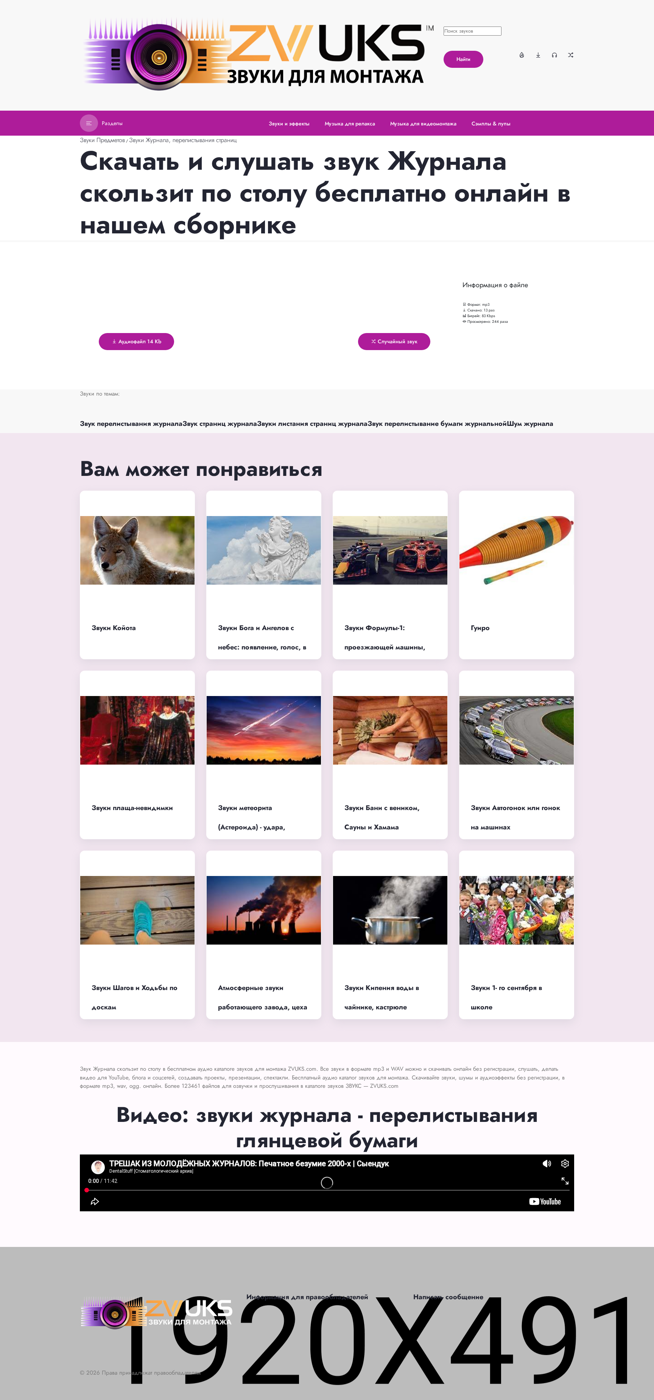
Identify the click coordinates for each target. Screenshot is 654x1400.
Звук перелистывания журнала (131, 424)
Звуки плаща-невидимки (132, 808)
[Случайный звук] (570, 55)
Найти (463, 59)
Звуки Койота (114, 628)
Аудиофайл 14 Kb (139, 341)
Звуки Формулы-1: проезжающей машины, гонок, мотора (384, 647)
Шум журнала (530, 424)
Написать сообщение (448, 1297)
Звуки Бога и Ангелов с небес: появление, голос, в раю (262, 647)
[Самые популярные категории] (522, 55)
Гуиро (480, 628)
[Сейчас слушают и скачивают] (554, 55)
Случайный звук (396, 341)
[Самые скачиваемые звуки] (538, 55)
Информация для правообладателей (307, 1297)
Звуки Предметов (102, 140)
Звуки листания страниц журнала (312, 424)
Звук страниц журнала (219, 424)
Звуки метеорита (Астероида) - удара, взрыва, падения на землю (263, 827)
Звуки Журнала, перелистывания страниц (183, 140)
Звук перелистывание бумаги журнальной (437, 424)
